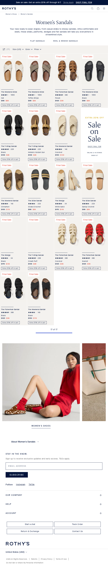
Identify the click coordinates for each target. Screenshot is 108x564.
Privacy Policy (46, 559)
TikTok (32, 484)
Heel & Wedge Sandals (65, 41)
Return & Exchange (30, 531)
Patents (34, 559)
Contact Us (77, 531)
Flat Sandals (37, 41)
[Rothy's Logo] (9, 8)
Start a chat (30, 524)
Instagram (20, 484)
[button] (92, 8)
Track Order (77, 524)
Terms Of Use (61, 559)
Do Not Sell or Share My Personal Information (24, 563)
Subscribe (17, 474)
